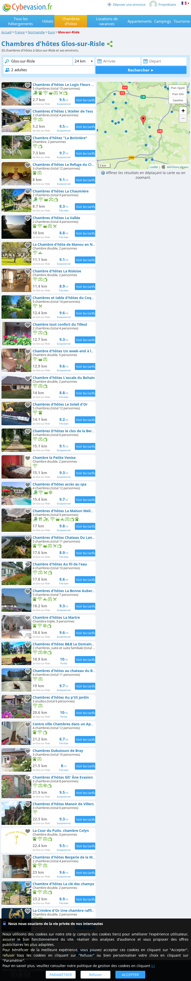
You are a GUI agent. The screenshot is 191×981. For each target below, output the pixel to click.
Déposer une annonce (129, 4)
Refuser (95, 974)
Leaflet (154, 167)
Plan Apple (178, 88)
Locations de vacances (107, 21)
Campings (162, 21)
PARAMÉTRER (60, 974)
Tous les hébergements (20, 21)
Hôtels (47, 21)
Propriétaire (167, 4)
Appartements (140, 21)
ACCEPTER (130, 974)
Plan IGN (178, 94)
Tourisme (182, 21)
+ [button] (183, 111)
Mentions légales (178, 167)
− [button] (183, 118)
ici (153, 965)
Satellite (178, 100)
